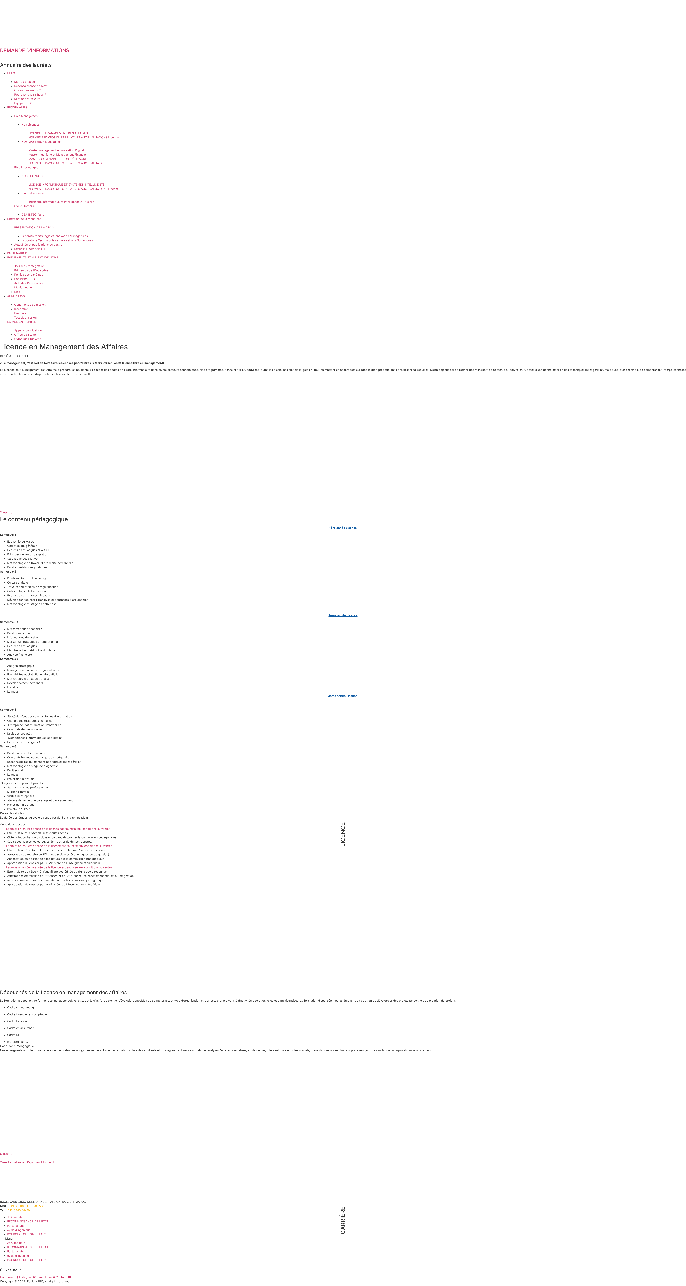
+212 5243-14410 (18, 1210)
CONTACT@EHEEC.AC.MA (25, 1206)
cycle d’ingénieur (18, 1230)
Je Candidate (16, 1217)
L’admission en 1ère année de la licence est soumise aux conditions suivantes (58, 828)
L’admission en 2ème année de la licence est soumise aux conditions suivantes (59, 846)
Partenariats (15, 1225)
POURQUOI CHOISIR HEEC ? (26, 1234)
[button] (6, 512)
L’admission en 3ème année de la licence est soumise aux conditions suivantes (59, 867)
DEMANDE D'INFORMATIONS (34, 50)
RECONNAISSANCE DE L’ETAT (27, 1221)
